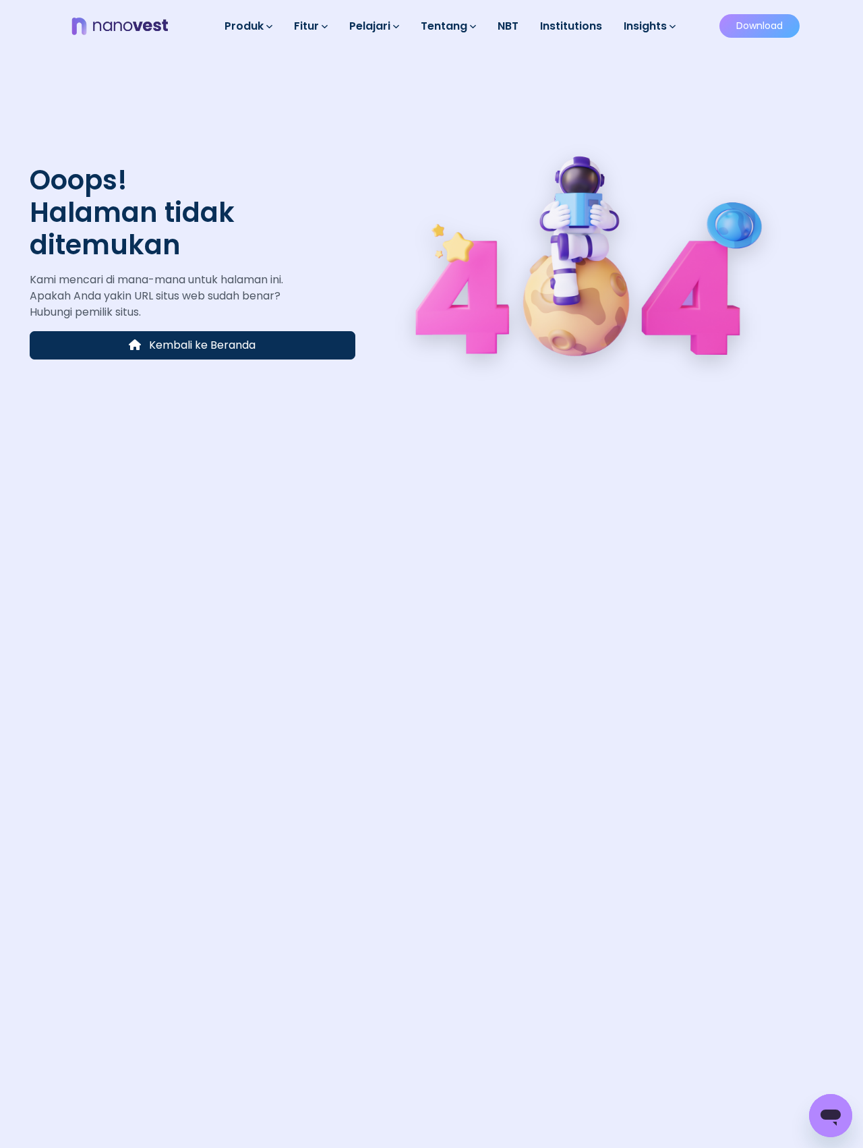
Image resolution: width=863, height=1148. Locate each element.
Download (759, 25)
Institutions (571, 26)
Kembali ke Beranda (201, 345)
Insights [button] (646, 26)
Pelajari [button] (371, 26)
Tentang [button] (445, 26)
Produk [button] (245, 26)
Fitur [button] (308, 26)
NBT (508, 26)
